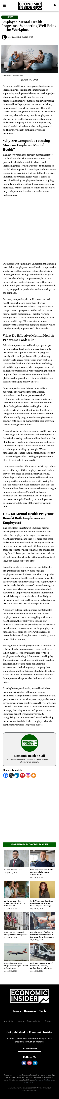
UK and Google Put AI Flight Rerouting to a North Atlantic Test (16, 965)
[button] (55, 5)
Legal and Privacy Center (29, 1021)
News (17, 1011)
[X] (11, 775)
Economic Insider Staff (29, 756)
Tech (42, 1011)
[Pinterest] (22, 775)
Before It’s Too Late (13, 870)
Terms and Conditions (43, 1080)
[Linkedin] (16, 775)
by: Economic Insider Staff (20, 37)
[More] (33, 775)
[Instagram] (28, 775)
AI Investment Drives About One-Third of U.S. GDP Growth (14, 903)
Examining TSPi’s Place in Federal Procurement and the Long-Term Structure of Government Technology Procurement (42, 937)
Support (48, 1021)
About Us (8, 1021)
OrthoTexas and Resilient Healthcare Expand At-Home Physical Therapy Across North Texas (41, 904)
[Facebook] (5, 775)
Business (30, 1011)
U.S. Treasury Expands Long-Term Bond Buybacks (15, 933)
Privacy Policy (29, 1082)
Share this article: (13, 770)
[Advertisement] (29, 230)
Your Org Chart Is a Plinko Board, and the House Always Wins (41, 872)
